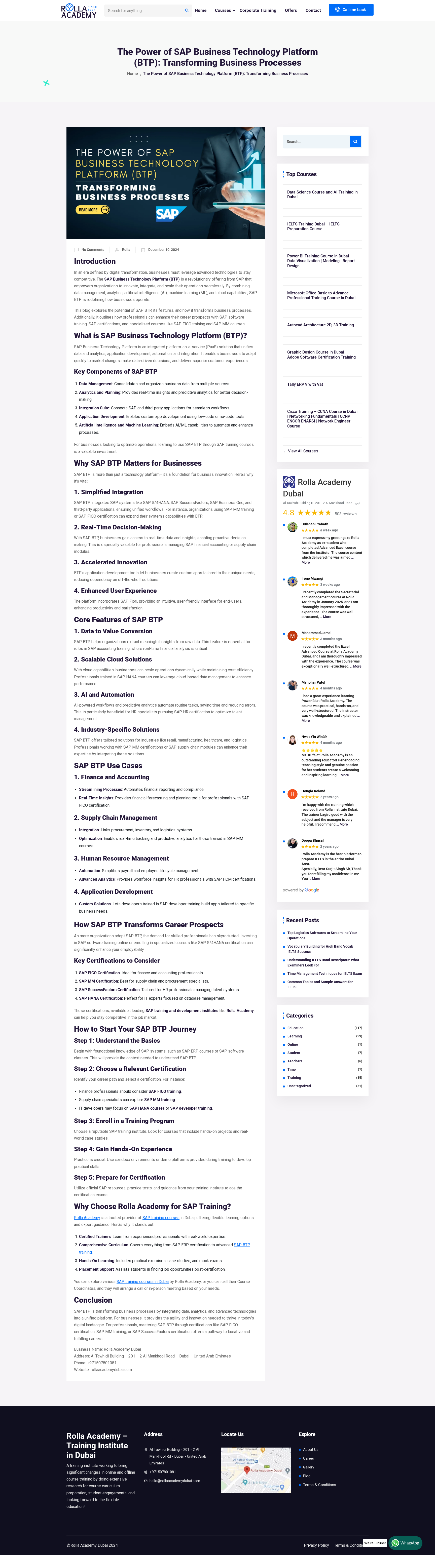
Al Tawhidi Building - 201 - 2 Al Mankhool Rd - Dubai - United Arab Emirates (178, 1456)
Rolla (126, 250)
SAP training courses (160, 1217)
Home (200, 10)
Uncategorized (299, 1086)
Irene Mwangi (312, 578)
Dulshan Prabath (315, 524)
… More (325, 617)
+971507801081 (163, 1472)
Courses (223, 10)
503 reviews (346, 514)
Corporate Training (258, 10)
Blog (306, 1476)
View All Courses (302, 451)
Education (295, 1028)
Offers (291, 10)
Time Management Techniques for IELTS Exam (324, 973)
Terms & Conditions (319, 1485)
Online (292, 1044)
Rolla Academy (87, 1217)
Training (294, 1078)
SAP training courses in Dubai (143, 1281)
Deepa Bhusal (313, 840)
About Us (310, 1449)
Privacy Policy (316, 1545)
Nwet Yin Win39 (314, 737)
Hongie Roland (313, 791)
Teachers (294, 1061)
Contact (313, 10)
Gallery (308, 1467)
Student (293, 1053)
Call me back (354, 9)
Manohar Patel (313, 682)
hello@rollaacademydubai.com (175, 1481)
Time (291, 1069)
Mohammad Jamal (317, 633)
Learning (294, 1036)
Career (308, 1458)
